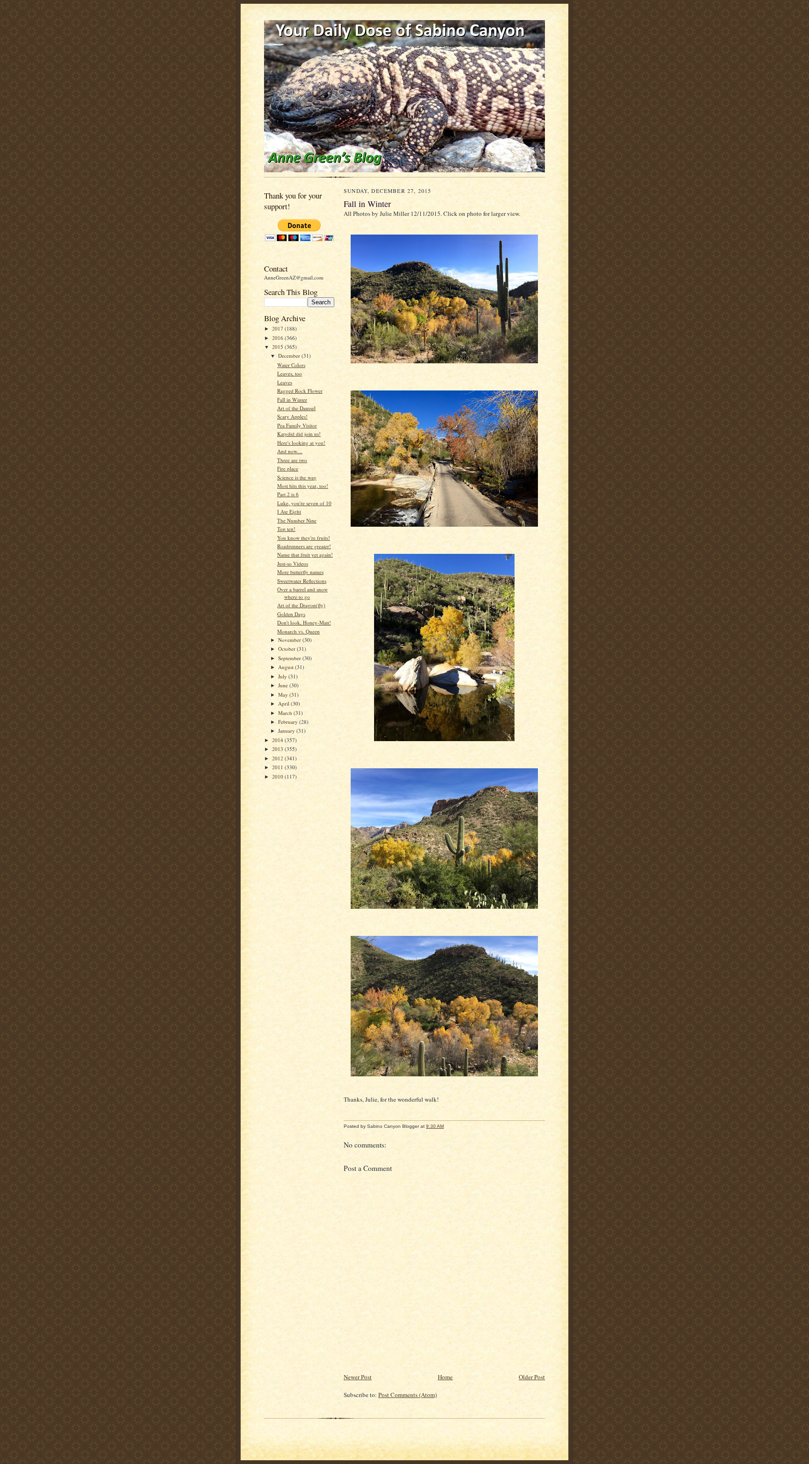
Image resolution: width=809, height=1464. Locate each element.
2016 (278, 337)
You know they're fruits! (303, 537)
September (290, 658)
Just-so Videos (292, 563)
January (287, 730)
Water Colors (291, 364)
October (287, 648)
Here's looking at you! (301, 442)
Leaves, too (289, 373)
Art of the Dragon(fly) (301, 605)
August (286, 666)
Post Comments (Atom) (407, 1394)
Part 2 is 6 (288, 494)
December (290, 355)
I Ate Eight (289, 511)
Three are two (292, 459)
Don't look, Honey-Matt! (304, 622)
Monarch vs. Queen (298, 631)
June (283, 685)
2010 (278, 776)
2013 (278, 748)
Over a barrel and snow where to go (302, 593)
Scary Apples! (292, 416)
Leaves (284, 382)
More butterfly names (300, 571)
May (283, 694)
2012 (278, 758)
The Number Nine (296, 520)
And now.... (289, 451)
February (288, 721)
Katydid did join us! (299, 433)
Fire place (287, 468)
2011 (278, 767)
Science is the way (296, 477)
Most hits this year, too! (302, 485)
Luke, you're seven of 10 (304, 503)
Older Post (532, 1377)
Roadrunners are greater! (304, 546)
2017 (278, 328)
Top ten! (286, 528)
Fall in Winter (292, 399)
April (284, 703)
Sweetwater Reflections (301, 580)
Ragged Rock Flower (300, 390)
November (290, 639)
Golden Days (291, 614)
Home (445, 1377)
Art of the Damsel (296, 408)
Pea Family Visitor (297, 425)
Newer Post (358, 1377)
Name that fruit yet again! (305, 554)
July (283, 676)
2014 (278, 739)
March (286, 712)
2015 (278, 346)
